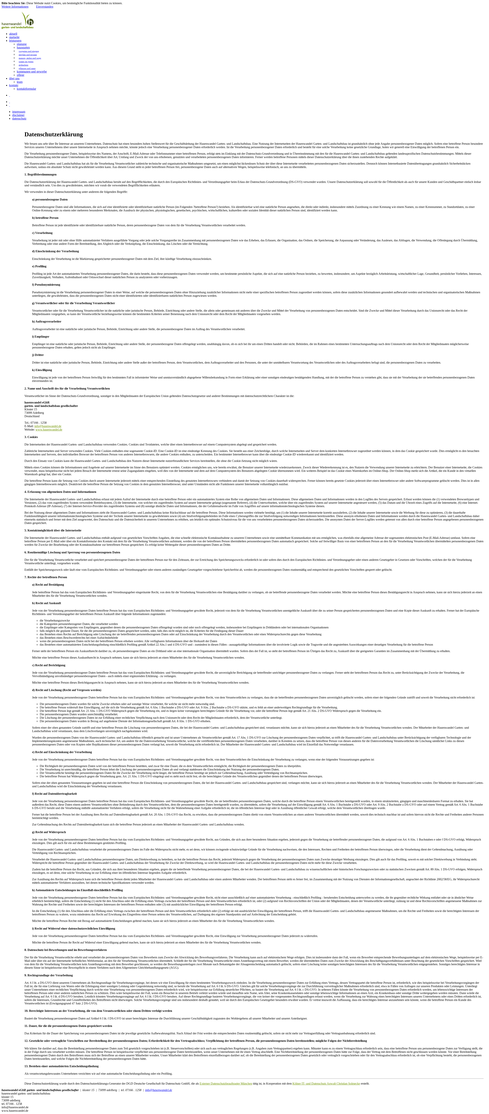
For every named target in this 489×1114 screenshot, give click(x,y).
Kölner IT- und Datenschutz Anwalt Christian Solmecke (326, 1083)
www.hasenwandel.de (49, 429)
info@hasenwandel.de (47, 426)
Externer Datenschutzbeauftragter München (226, 1083)
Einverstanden (44, 6)
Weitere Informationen (15, 6)
